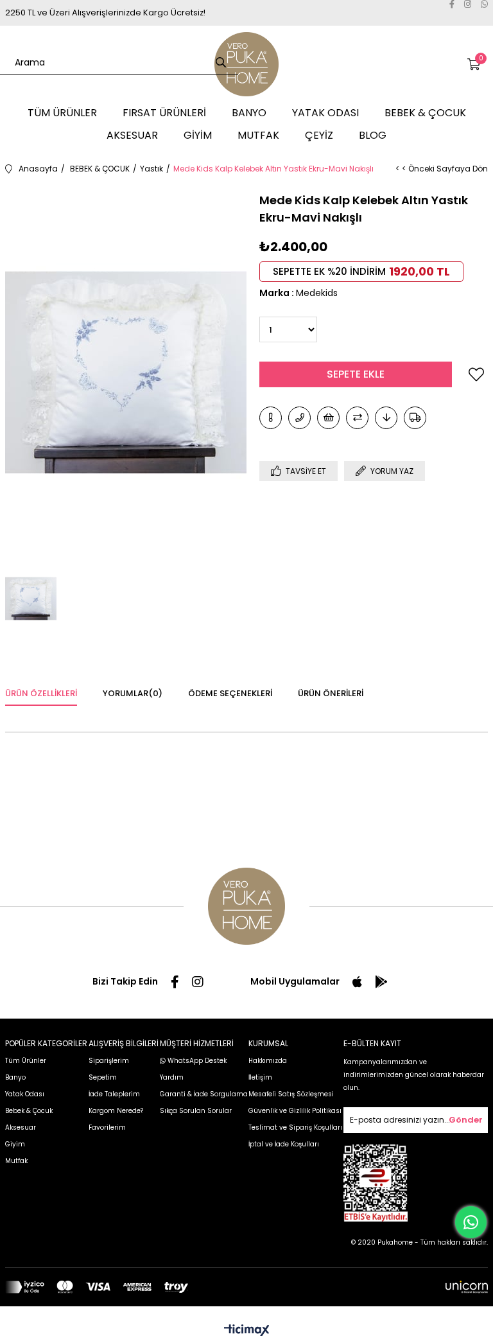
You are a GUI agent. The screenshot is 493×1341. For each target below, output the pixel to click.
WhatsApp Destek (196, 1060)
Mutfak (16, 1161)
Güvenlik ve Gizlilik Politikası (295, 1111)
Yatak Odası (24, 1094)
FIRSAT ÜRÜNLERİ (164, 112)
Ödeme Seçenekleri (230, 693)
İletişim (260, 1077)
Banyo (15, 1077)
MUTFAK (258, 135)
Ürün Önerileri (330, 693)
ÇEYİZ (319, 135)
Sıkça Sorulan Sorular (196, 1111)
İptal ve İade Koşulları (283, 1144)
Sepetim (103, 1077)
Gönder (466, 1120)
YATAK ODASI (325, 112)
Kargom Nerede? (116, 1111)
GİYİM (198, 135)
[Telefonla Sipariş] (299, 418)
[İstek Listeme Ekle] (328, 418)
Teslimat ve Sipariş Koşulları (295, 1127)
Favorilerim (107, 1127)
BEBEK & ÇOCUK (425, 112)
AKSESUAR (132, 135)
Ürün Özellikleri (41, 693)
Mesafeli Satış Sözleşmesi (291, 1094)
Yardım (172, 1077)
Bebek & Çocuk (29, 1111)
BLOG (372, 135)
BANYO (249, 112)
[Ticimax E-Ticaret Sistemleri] (247, 1331)
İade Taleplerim (114, 1094)
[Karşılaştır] (357, 418)
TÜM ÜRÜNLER (62, 112)
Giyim (15, 1144)
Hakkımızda (267, 1060)
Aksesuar (20, 1127)
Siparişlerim (109, 1060)
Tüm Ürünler (25, 1060)
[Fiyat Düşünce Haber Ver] (386, 418)
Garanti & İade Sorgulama (204, 1094)
